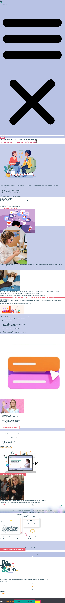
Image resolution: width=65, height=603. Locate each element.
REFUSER (30, 601)
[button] (32, 70)
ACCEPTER (19, 601)
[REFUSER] (38, 601)
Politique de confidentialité (9, 601)
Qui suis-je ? (5, 4)
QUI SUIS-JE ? (2, 593)
